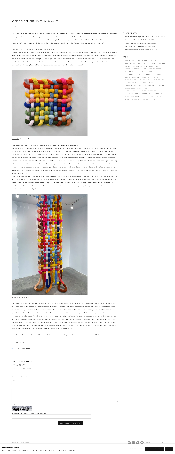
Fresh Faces (147, 80)
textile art (146, 99)
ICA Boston (129, 82)
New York (137, 91)
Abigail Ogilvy (131, 60)
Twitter (142, 442)
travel (156, 99)
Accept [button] (168, 449)
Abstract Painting (132, 63)
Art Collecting (158, 63)
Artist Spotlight (148, 69)
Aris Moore (146, 63)
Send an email (133, 442)
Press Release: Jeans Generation (134, 46)
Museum (128, 91)
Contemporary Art (132, 77)
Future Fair (159, 80)
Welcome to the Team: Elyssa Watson (136, 43)
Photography (147, 91)
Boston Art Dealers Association (138, 71)
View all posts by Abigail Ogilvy (25, 368)
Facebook (137, 442)
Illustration (140, 82)
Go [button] (162, 442)
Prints (157, 91)
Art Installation (151, 66)
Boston (159, 69)
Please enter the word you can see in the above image (29, 413)
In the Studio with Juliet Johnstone (135, 49)
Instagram (129, 442)
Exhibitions (124, 7)
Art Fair (128, 66)
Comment (15, 388)
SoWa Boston (157, 93)
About (106, 7)
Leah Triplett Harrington (153, 85)
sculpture (129, 93)
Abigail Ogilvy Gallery (16, 7)
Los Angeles (130, 88)
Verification (15, 405)
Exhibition (155, 77)
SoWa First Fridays (133, 96)
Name (13, 380)
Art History (138, 66)
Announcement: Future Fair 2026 (134, 40)
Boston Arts (147, 74)
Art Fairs (135, 7)
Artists (114, 7)
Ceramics (157, 74)
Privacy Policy (15, 442)
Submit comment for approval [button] (70, 423)
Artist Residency (132, 69)
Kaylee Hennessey (155, 82)
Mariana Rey (157, 88)
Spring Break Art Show (151, 96)
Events (152, 7)
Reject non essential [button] (154, 449)
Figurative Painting (133, 80)
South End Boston (142, 93)
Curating (145, 77)
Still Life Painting (132, 99)
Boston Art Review (132, 74)
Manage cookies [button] (25, 442)
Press (144, 7)
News (160, 7)
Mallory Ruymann (144, 88)
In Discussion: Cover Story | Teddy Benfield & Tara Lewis (141, 36)
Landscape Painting (133, 85)
